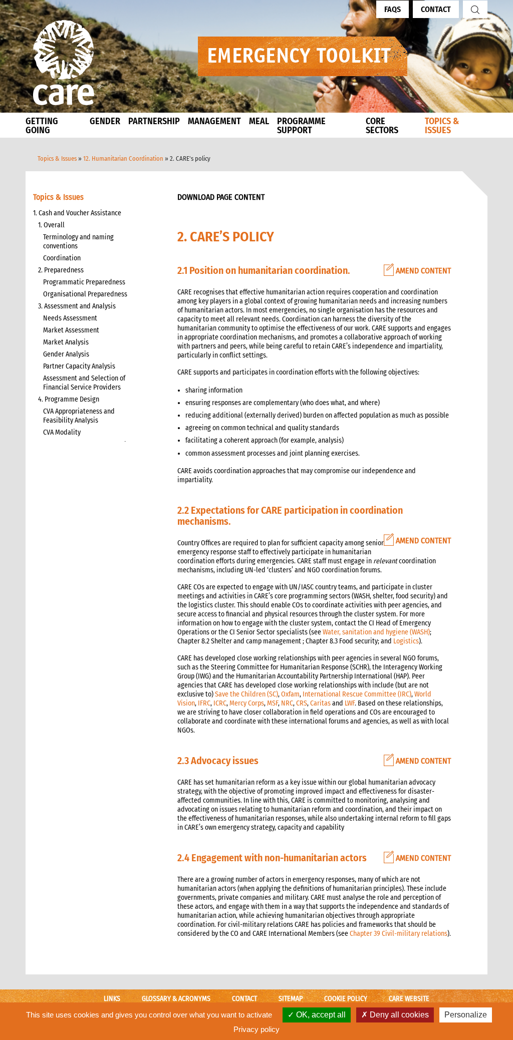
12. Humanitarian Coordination (123, 158)
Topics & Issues (57, 158)
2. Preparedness (61, 270)
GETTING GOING (42, 126)
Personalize (465, 1014)
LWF (350, 703)
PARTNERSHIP (154, 121)
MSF (272, 703)
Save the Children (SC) (246, 694)
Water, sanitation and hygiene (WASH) (376, 632)
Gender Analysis (66, 354)
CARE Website (409, 998)
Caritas (320, 703)
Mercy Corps (246, 703)
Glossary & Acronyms (176, 998)
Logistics (406, 641)
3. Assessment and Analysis (77, 306)
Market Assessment (71, 330)
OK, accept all (320, 1014)
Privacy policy (256, 1029)
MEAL (259, 121)
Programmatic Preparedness (84, 282)
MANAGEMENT (214, 121)
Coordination (62, 258)
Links (112, 998)
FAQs (392, 9)
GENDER (105, 121)
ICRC (219, 703)
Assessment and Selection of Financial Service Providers (84, 383)
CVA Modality (62, 432)
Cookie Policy (345, 998)
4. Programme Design (68, 399)
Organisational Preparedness (85, 294)
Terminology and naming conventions (78, 241)
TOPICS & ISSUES (442, 126)
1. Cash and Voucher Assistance (77, 213)
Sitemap (291, 998)
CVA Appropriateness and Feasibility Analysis (79, 416)
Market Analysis (66, 342)
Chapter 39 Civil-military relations (398, 933)
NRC (287, 703)
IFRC (204, 703)
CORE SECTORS (382, 126)
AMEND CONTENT (422, 270)
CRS (301, 703)
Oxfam (290, 694)
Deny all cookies (398, 1014)
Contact (436, 9)
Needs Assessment (70, 318)
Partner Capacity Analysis (79, 366)
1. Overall (51, 225)
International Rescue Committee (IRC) (357, 694)
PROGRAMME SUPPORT (301, 126)
